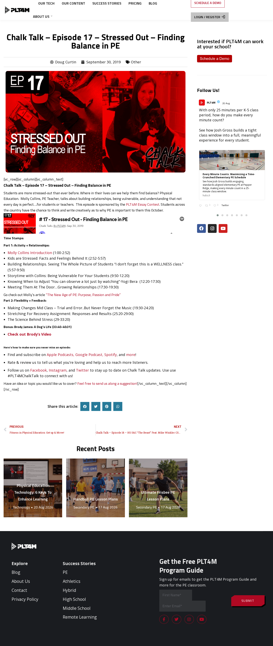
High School (74, 599)
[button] (84, 406)
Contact (19, 590)
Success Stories (79, 563)
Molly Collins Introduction (30, 252)
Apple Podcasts (60, 354)
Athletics (71, 581)
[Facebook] (201, 228)
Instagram (58, 370)
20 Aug (226, 103)
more (130, 354)
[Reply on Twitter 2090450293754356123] (201, 206)
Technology (21, 507)
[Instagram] (212, 228)
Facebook (38, 370)
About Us (21, 581)
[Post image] (95, 488)
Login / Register (207, 17)
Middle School (77, 608)
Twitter (82, 370)
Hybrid (69, 590)
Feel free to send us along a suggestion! (107, 383)
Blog (16, 572)
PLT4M (211, 102)
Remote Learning (80, 617)
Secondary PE (84, 507)
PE (65, 572)
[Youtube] (223, 228)
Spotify (110, 354)
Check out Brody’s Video (29, 334)
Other (136, 62)
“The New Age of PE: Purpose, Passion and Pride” (83, 294)
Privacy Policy (25, 599)
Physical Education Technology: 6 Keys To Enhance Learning (33, 492)
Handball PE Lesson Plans (95, 499)
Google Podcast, (89, 354)
